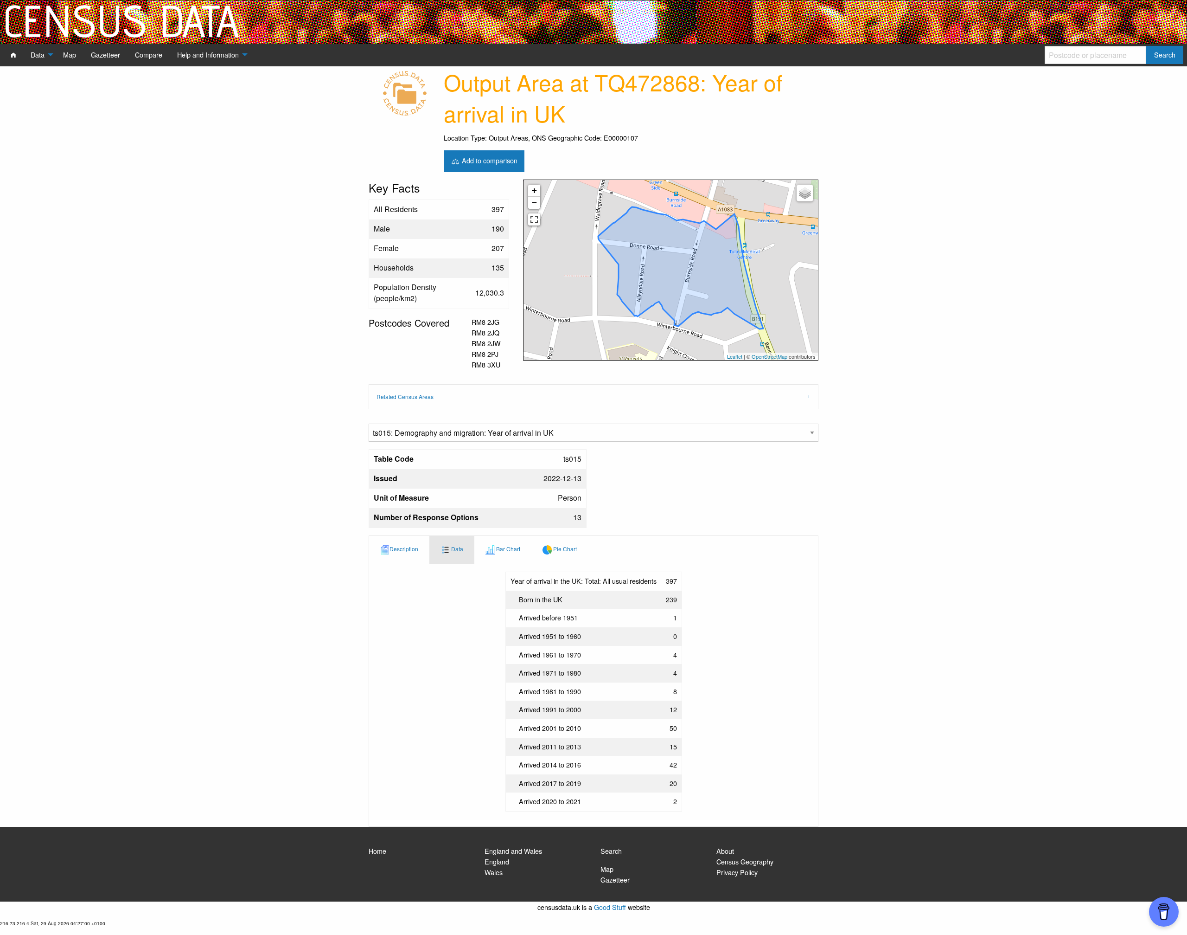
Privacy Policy (737, 872)
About (725, 851)
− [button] (534, 202)
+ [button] (534, 190)
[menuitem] (13, 55)
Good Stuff (610, 907)
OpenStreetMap (769, 356)
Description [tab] (403, 549)
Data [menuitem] (38, 54)
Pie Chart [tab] (564, 549)
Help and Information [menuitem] (208, 54)
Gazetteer (615, 879)
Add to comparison (488, 160)
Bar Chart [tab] (507, 549)
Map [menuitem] (69, 54)
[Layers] (805, 193)
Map (606, 869)
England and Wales (513, 851)
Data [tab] (456, 549)
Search (611, 851)
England (497, 861)
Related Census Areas (405, 396)
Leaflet (734, 356)
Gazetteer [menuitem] (105, 54)
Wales (494, 872)
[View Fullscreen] (534, 219)
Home (377, 851)
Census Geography (744, 861)
